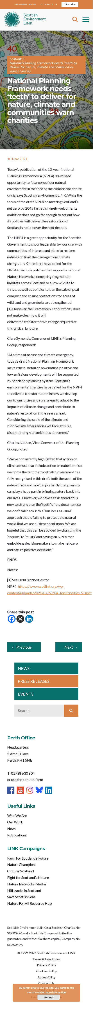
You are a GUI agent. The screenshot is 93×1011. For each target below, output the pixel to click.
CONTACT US (49, 4)
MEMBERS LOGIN (25, 4)
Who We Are (17, 815)
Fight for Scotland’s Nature (28, 877)
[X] (20, 619)
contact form (33, 779)
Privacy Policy (46, 965)
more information (56, 992)
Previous (24, 647)
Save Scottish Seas (21, 897)
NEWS (23, 668)
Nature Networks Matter (27, 884)
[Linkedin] (29, 619)
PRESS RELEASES (33, 681)
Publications (17, 835)
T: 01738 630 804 (21, 773)
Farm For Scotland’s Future (27, 858)
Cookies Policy (46, 971)
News (11, 828)
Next (68, 647)
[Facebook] (12, 619)
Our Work (15, 822)
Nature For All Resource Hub (29, 903)
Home (25, 19)
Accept (48, 997)
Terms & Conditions (46, 959)
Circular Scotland (20, 871)
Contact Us (46, 983)
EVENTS (25, 694)
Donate (70, 4)
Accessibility (46, 977)
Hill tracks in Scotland (24, 890)
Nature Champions (21, 864)
